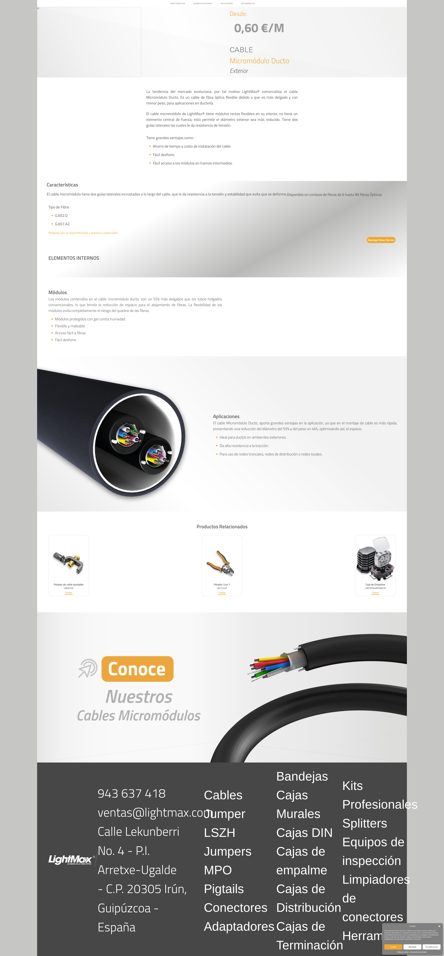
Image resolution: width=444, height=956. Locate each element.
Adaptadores (239, 926)
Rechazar (412, 947)
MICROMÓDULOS (248, 3)
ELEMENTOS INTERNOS (203, 3)
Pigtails (224, 889)
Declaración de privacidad (418, 952)
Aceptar (393, 947)
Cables (223, 795)
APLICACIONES (227, 3)
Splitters (364, 823)
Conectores (236, 907)
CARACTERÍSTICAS (177, 3)
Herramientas (379, 936)
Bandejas (302, 776)
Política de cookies (403, 952)
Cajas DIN (304, 833)
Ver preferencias (431, 947)
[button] (439, 926)
